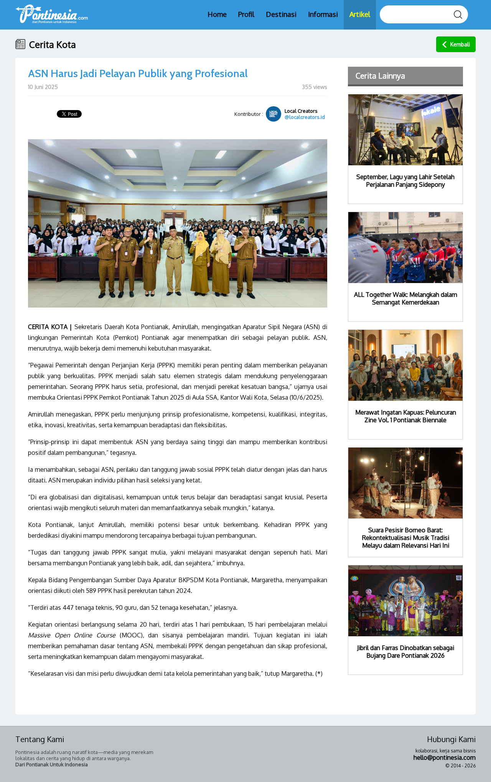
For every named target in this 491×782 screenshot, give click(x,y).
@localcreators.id (305, 117)
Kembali (460, 44)
